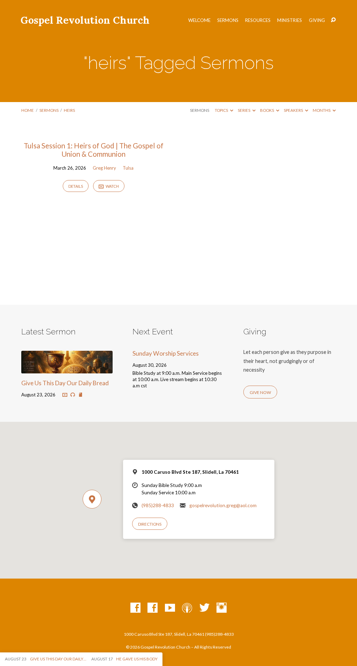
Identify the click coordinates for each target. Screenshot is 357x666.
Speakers (294, 110)
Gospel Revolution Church (85, 20)
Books (267, 110)
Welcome (199, 20)
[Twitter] (204, 608)
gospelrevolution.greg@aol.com (223, 505)
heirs (69, 110)
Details (75, 186)
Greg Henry (104, 168)
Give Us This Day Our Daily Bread (65, 383)
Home (27, 110)
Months (322, 110)
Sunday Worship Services (165, 353)
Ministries (289, 20)
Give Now (260, 392)
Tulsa (128, 168)
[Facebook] (135, 608)
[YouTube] (170, 608)
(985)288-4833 (158, 505)
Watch (112, 186)
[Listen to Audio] (72, 395)
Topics (222, 110)
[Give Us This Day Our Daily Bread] (66, 369)
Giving (317, 20)
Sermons (227, 20)
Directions (149, 524)
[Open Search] (333, 20)
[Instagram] (222, 608)
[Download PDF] (80, 395)
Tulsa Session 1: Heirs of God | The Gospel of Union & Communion (94, 149)
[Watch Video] (64, 394)
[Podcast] (187, 608)
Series (244, 110)
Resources (258, 20)
